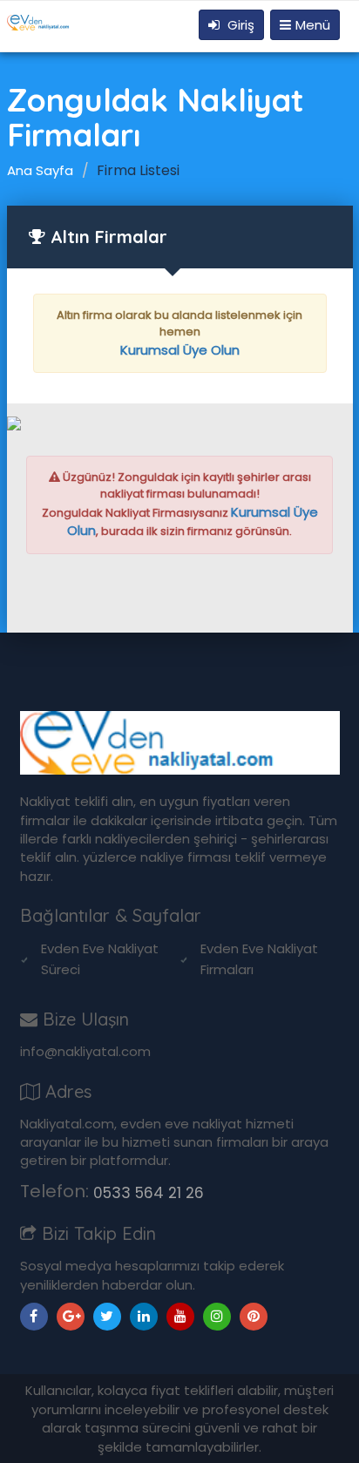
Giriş (239, 25)
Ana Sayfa (40, 170)
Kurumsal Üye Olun (180, 350)
